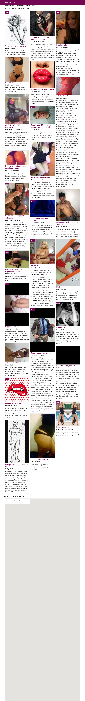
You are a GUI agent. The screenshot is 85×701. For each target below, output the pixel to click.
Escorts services (9, 5)
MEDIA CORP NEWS (10, 2)
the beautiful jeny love (40, 459)
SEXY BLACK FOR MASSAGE (12, 126)
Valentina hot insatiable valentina (15, 217)
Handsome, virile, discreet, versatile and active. (67, 223)
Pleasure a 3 (61, 328)
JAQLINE (34, 265)
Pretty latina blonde (64, 427)
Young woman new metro (15, 46)
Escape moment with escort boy (17, 466)
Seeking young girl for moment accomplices (40, 38)
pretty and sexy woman (40, 178)
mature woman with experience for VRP (13, 270)
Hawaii (28, 5)
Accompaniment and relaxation (39, 219)
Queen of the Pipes (13, 403)
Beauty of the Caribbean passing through (15, 167)
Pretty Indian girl (12, 327)
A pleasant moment (13, 363)
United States (20, 5)
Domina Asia (61, 45)
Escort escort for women (41, 353)
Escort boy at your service (67, 366)
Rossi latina (10, 83)
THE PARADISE (62, 96)
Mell (58, 287)
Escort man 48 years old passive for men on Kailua (41, 126)
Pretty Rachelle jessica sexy (42, 89)
